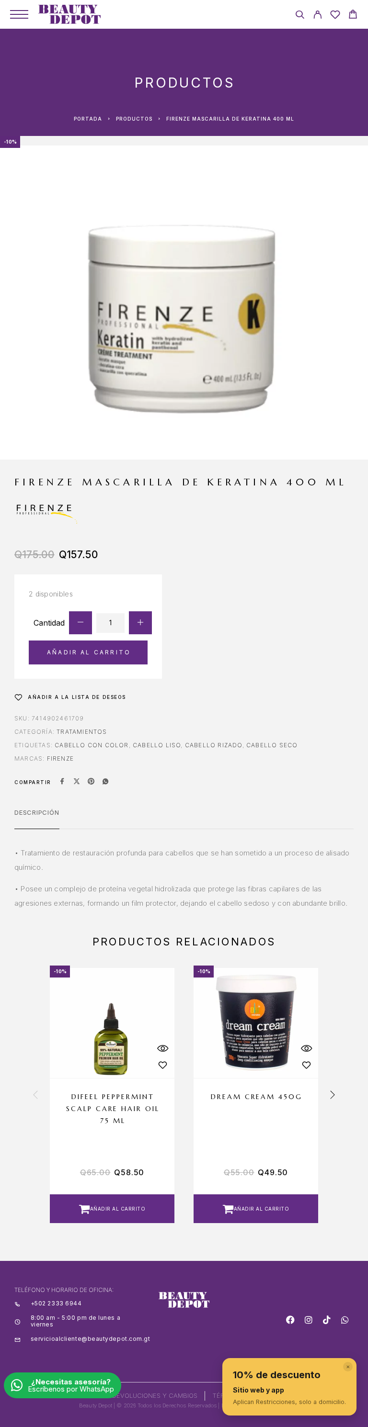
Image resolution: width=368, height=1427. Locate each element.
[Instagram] (308, 1319)
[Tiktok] (326, 1319)
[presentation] (35, 1095)
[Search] (300, 16)
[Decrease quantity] (80, 623)
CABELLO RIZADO (213, 745)
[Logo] (69, 14)
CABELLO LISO (157, 745)
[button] (112, 1208)
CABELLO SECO (272, 745)
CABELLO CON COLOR (91, 745)
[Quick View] (162, 1048)
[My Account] (317, 16)
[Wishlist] (335, 16)
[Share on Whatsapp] (105, 782)
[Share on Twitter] (76, 782)
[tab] (36, 818)
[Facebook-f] (290, 1319)
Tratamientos (82, 731)
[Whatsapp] (345, 1319)
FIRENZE (60, 758)
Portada (88, 119)
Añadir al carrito (89, 652)
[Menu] (19, 14)
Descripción (36, 812)
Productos (134, 119)
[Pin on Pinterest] (91, 782)
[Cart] (353, 16)
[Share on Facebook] (62, 782)
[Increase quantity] (140, 623)
